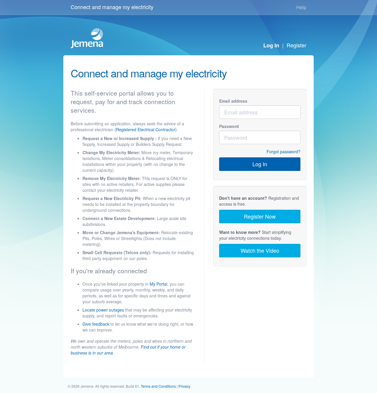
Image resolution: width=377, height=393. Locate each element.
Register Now (260, 216)
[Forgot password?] (228, 151)
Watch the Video (260, 250)
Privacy (184, 386)
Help (301, 7)
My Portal (158, 284)
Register (296, 45)
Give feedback (95, 324)
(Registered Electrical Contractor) (146, 129)
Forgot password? (283, 151)
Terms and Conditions (158, 386)
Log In (271, 45)
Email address (233, 101)
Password (229, 126)
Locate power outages (103, 310)
